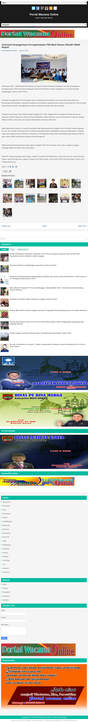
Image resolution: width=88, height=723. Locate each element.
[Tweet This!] (10, 167)
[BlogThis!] (6, 171)
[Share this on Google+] (13, 167)
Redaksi (5, 556)
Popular (4, 249)
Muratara (6, 529)
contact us (6, 572)
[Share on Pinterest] (16, 167)
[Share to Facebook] (10, 171)
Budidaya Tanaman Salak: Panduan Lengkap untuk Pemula (33, 299)
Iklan (4, 510)
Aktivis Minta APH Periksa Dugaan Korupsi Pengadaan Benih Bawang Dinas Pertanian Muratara (48, 310)
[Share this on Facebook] (8, 167)
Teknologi (6, 560)
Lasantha (40, 720)
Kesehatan (6, 514)
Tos (4, 564)
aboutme (6, 568)
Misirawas (6, 525)
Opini (4, 541)
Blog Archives (23, 249)
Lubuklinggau (7, 521)
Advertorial (6, 502)
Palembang (7, 545)
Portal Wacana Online (44, 14)
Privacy (5, 553)
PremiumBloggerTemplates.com (53, 720)
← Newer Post (5, 226)
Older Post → (83, 226)
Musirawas (6, 533)
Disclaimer (6, 506)
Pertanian (6, 549)
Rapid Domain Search (70, 720)
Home (44, 226)
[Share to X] (8, 171)
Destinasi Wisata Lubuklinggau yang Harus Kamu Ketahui (33, 265)
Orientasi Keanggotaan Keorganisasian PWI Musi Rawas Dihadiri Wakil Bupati (41, 45)
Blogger (64, 717)
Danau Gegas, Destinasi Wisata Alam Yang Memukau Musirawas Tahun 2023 (40, 333)
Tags (12, 249)
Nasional (6, 537)
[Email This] (4, 171)
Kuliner (5, 517)
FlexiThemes (21, 720)
